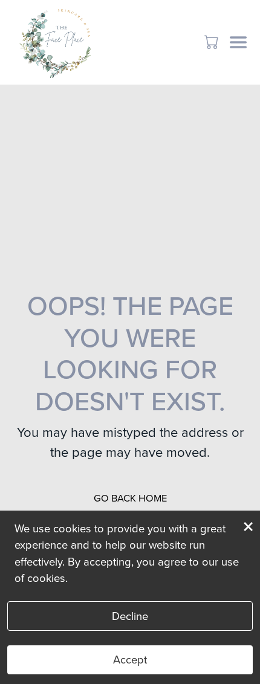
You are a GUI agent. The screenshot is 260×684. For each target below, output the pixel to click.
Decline (130, 616)
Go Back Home (130, 498)
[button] (212, 41)
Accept (130, 659)
